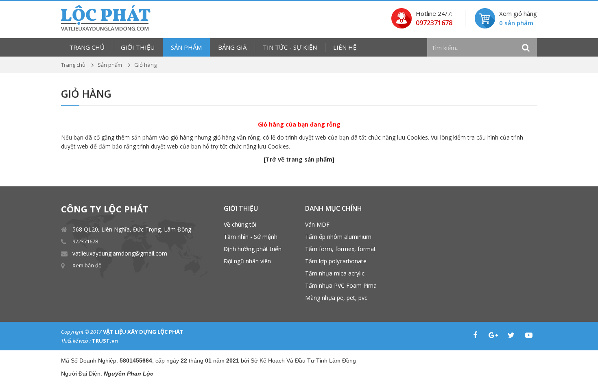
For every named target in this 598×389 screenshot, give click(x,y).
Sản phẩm (186, 47)
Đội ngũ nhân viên (247, 261)
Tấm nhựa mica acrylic (334, 273)
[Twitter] (511, 335)
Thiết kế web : (76, 340)
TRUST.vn (105, 340)
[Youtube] (529, 335)
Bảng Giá (232, 47)
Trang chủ (87, 47)
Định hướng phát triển (253, 249)
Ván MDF (317, 224)
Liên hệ (344, 47)
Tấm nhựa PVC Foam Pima (341, 285)
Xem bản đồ (87, 265)
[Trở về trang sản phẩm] (299, 159)
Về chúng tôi (240, 224)
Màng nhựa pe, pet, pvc (336, 298)
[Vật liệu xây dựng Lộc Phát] (106, 17)
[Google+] (493, 335)
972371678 (85, 241)
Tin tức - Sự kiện (290, 47)
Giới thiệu (138, 47)
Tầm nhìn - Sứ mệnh (250, 236)
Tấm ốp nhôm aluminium (338, 236)
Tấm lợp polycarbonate (336, 261)
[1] (525, 47)
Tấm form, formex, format (340, 249)
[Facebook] (475, 335)
